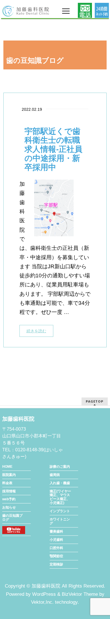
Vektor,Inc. (42, 602)
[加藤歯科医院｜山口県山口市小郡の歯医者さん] (25, 10)
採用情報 (9, 491)
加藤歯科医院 (46, 586)
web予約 (9, 499)
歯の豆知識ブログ (12, 518)
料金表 (7, 483)
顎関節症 (56, 556)
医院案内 (9, 475)
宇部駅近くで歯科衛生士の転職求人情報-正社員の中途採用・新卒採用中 (53, 149)
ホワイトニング (60, 521)
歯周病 (55, 475)
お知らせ (9, 507)
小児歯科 (56, 540)
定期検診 (56, 564)
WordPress (44, 594)
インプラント (60, 511)
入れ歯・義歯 (60, 483)
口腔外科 (56, 548)
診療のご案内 (60, 467)
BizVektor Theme (80, 594)
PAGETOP (95, 401)
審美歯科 (56, 531)
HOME (7, 467)
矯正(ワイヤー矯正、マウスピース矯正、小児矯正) (60, 497)
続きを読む (36, 331)
